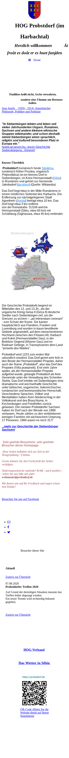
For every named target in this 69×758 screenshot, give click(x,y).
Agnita (21, 200)
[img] (34, 10)
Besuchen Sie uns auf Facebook (20, 499)
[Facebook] (8, 527)
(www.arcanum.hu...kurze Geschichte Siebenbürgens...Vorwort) (26, 148)
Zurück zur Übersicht (18, 576)
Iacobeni (23, 184)
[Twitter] (8, 532)
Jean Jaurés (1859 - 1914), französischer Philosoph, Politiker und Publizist (26, 110)
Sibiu (56, 178)
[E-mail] (8, 521)
